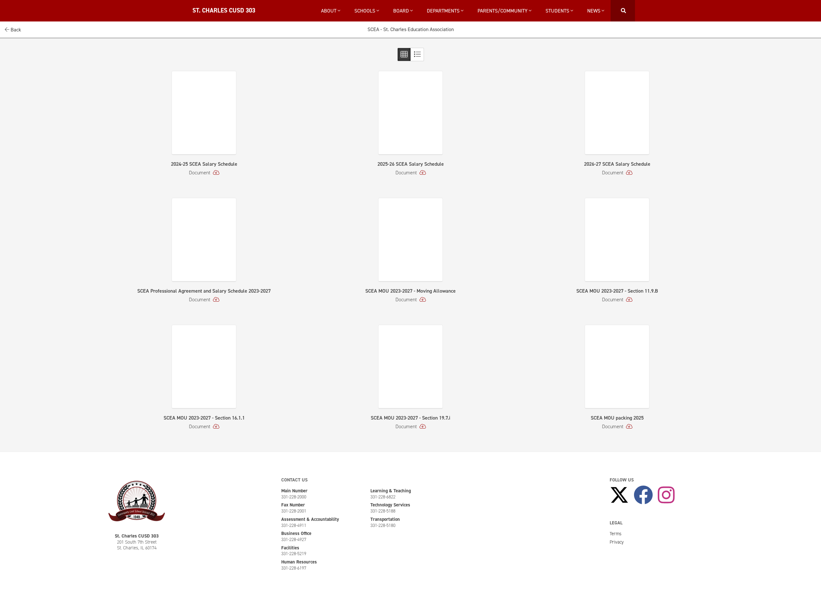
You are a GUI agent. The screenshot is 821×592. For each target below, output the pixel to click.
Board (401, 10)
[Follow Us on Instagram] (666, 495)
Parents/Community (503, 10)
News (594, 10)
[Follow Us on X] (619, 495)
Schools (365, 10)
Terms (616, 533)
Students (558, 10)
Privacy (617, 542)
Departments (444, 10)
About (329, 10)
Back (15, 29)
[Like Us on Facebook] (643, 495)
